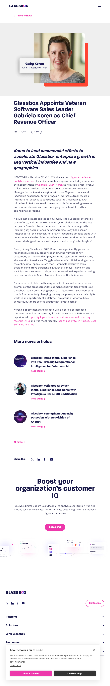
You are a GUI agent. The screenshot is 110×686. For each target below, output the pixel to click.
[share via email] (51, 459)
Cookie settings (74, 673)
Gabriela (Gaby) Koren (50, 184)
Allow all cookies (31, 673)
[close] (94, 649)
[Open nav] (99, 5)
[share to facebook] (45, 459)
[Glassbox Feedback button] (3, 345)
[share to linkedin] (39, 459)
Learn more (15, 665)
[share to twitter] (32, 459)
